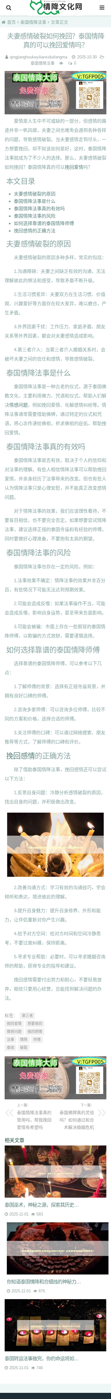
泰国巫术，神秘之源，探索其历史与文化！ (44, 1205)
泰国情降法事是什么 (35, 201)
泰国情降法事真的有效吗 (39, 208)
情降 (23, 1040)
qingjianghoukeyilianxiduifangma (38, 57)
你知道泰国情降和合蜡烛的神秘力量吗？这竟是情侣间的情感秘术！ (46, 1281)
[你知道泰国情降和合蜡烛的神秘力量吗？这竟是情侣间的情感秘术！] (58, 1248)
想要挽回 (34, 1024)
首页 (11, 22)
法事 (10, 1040)
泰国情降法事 (33, 22)
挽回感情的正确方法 (35, 230)
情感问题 (18, 405)
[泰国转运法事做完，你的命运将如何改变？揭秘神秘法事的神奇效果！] (55, 1325)
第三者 (27, 1016)
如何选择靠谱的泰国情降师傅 (44, 223)
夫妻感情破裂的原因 (35, 193)
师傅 (37, 1040)
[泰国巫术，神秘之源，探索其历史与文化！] (55, 1171)
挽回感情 (20, 756)
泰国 (10, 1048)
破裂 (23, 1048)
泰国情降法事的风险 (35, 216)
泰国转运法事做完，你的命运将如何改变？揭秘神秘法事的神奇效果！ (44, 1358)
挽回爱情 (74, 167)
